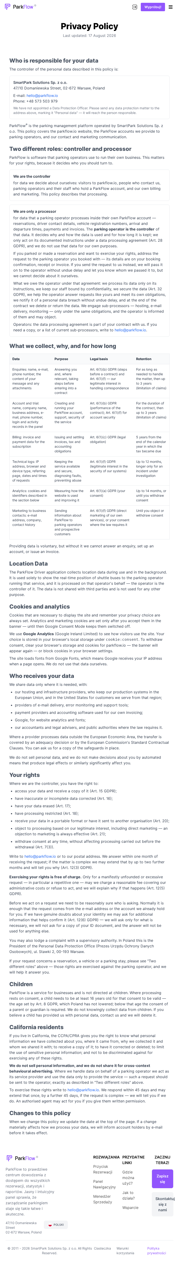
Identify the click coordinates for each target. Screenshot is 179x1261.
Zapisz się (163, 1179)
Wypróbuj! (153, 7)
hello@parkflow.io (42, 95)
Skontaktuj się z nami (164, 1204)
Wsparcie (130, 1207)
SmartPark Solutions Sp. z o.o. (54, 1248)
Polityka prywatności (156, 1250)
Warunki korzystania (125, 1250)
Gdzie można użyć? (128, 1178)
